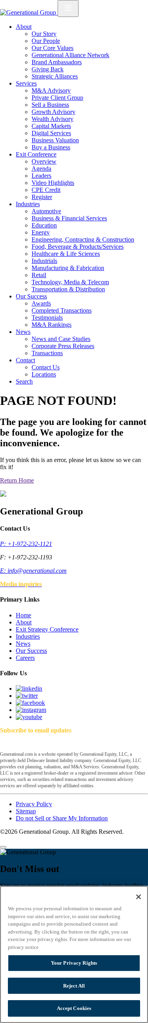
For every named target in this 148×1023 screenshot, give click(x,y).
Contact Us (46, 367)
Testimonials (47, 317)
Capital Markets (51, 126)
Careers (25, 657)
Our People (46, 40)
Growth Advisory (53, 111)
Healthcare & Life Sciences (66, 253)
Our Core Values (52, 48)
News (23, 331)
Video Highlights (53, 182)
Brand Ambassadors (57, 62)
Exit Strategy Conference (47, 629)
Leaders (41, 175)
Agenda (41, 168)
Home (23, 615)
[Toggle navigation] (68, 8)
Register (42, 197)
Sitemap (26, 811)
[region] (74, 954)
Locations (44, 374)
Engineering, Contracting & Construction (83, 239)
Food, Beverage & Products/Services (78, 246)
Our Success (31, 296)
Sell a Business (50, 104)
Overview (44, 161)
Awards (41, 303)
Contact (25, 360)
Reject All (74, 986)
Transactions (47, 353)
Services (26, 83)
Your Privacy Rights (74, 963)
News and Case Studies (61, 338)
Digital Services (51, 133)
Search (24, 381)
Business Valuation (55, 140)
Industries (28, 204)
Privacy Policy (34, 804)
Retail (39, 275)
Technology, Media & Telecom (70, 282)
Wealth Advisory (52, 119)
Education (44, 225)
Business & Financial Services (69, 218)
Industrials (44, 260)
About (24, 26)
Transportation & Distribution (68, 289)
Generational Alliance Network (70, 55)
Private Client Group (57, 97)
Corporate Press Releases (63, 346)
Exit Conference (36, 154)
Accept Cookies (74, 1008)
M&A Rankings (51, 324)
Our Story (44, 33)
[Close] (3, 847)
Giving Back (48, 69)
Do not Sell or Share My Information (62, 818)
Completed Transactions (62, 310)
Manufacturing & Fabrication (68, 268)
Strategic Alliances (55, 76)
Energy (41, 232)
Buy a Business (51, 147)
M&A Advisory (51, 90)
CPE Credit (46, 189)
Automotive (46, 211)
